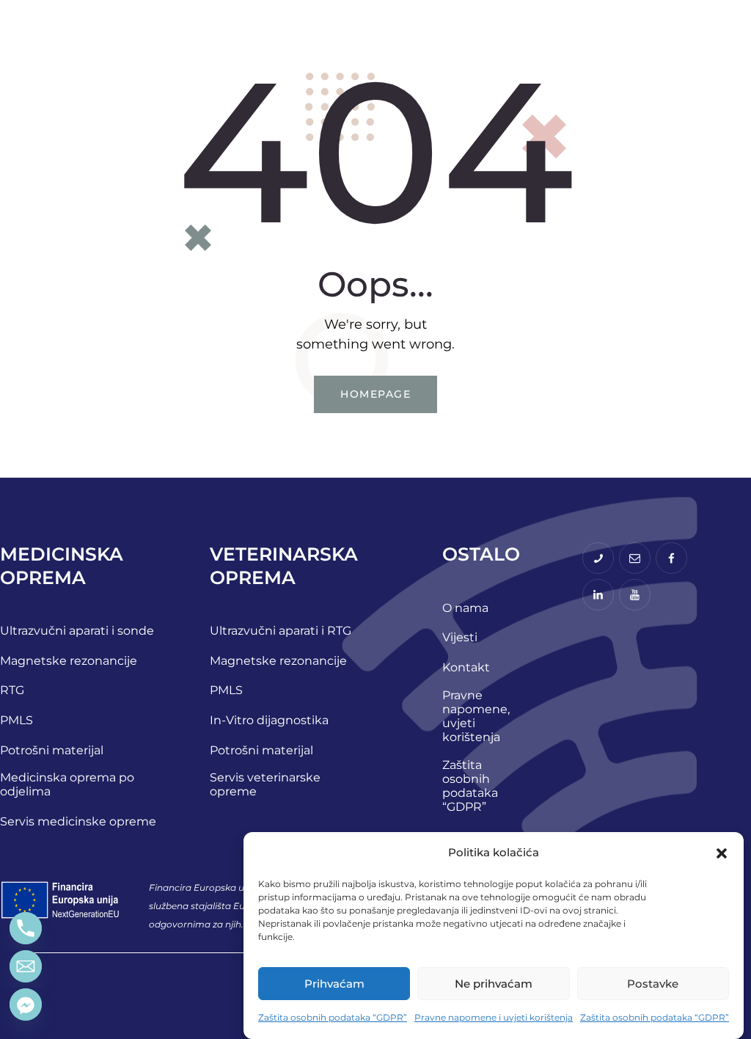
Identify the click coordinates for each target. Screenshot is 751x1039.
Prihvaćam (334, 984)
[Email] (26, 966)
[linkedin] (598, 594)
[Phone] (26, 928)
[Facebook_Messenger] (26, 1004)
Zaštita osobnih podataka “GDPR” (332, 1017)
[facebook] (671, 558)
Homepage (375, 394)
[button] (721, 853)
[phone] (598, 558)
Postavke (652, 984)
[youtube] (635, 594)
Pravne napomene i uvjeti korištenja (493, 1017)
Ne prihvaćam (493, 984)
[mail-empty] (635, 558)
